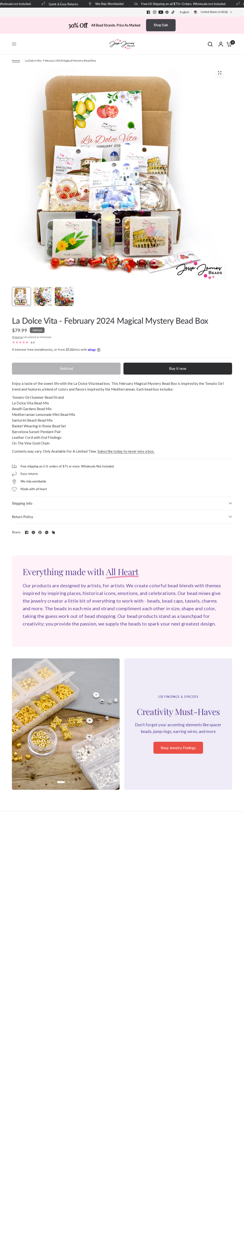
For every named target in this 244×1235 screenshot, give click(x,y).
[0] (228, 44)
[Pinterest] (167, 12)
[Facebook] (148, 12)
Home (16, 60)
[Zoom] (219, 72)
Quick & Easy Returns (54, 4)
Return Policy (22, 516)
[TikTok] (173, 12)
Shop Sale (161, 25)
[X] (33, 532)
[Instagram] (155, 12)
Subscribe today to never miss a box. (125, 451)
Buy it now (177, 368)
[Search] (210, 44)
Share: (16, 532)
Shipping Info (22, 503)
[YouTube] (161, 12)
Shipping (17, 337)
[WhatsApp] (47, 532)
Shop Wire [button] (178, 751)
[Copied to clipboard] (53, 532)
